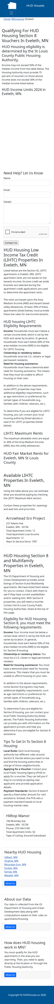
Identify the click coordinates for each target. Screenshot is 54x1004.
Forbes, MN (10, 868)
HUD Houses (35, 5)
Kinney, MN (10, 871)
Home (7, 19)
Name (7, 178)
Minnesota (18, 19)
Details (7, 201)
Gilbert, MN (10, 857)
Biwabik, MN (11, 875)
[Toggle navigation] (11, 13)
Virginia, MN (11, 861)
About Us (10, 883)
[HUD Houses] (11, 5)
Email (7, 190)
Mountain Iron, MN (15, 864)
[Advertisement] (27, 136)
